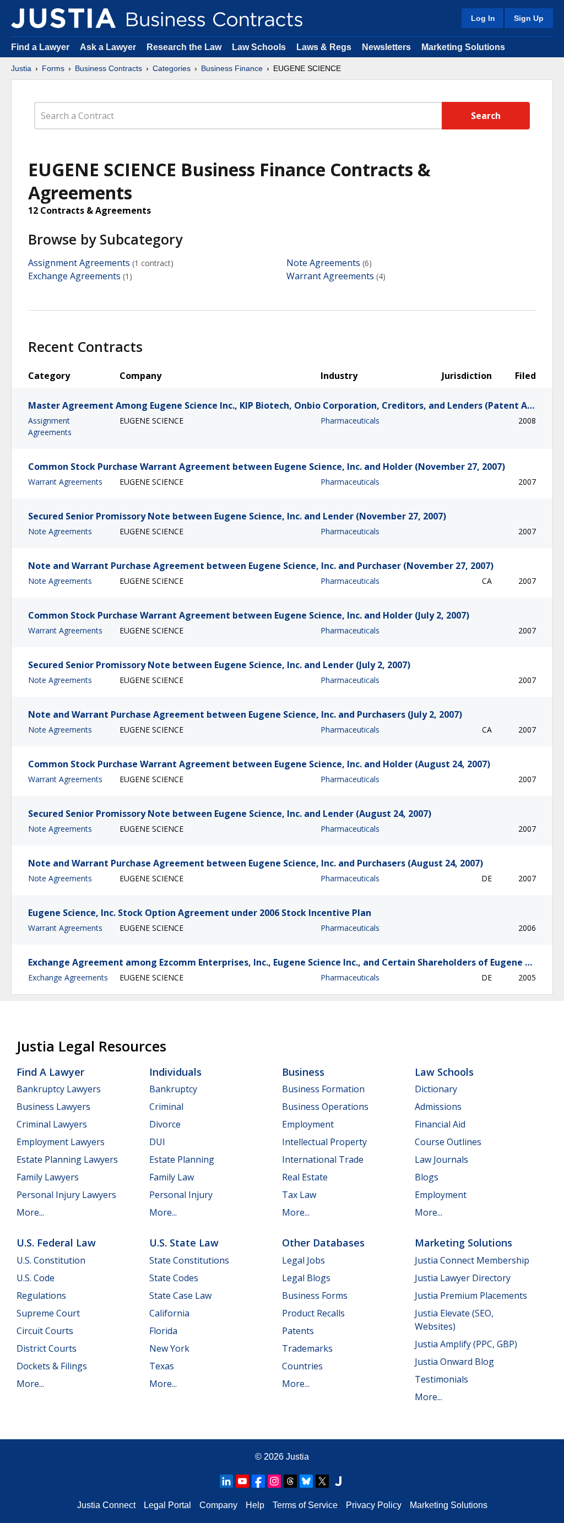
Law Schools (259, 47)
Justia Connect (106, 1505)
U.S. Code (36, 1278)
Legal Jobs (303, 1260)
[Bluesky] (306, 1481)
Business (303, 1071)
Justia (21, 68)
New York (169, 1348)
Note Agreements (323, 263)
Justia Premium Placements (471, 1295)
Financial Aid (440, 1124)
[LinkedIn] (226, 1481)
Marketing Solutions (463, 47)
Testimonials (441, 1379)
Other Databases (323, 1242)
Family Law (171, 1177)
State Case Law (180, 1295)
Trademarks (307, 1348)
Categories (172, 68)
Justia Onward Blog (454, 1362)
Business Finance (232, 68)
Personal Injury (181, 1195)
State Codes (173, 1278)
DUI (157, 1142)
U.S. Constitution (51, 1260)
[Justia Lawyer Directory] (338, 1481)
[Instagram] (274, 1481)
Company (218, 1505)
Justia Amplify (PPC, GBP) (466, 1344)
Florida (163, 1331)
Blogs (426, 1177)
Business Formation (323, 1089)
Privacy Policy (374, 1505)
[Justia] (63, 18)
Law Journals (441, 1159)
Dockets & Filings (52, 1366)
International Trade (323, 1159)
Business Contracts (108, 68)
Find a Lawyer (40, 47)
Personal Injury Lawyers (66, 1195)
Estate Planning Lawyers (67, 1159)
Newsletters (386, 47)
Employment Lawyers (61, 1142)
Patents (298, 1331)
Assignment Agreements (79, 263)
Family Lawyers (48, 1177)
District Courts (47, 1348)
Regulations (41, 1295)
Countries (302, 1366)
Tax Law (299, 1195)
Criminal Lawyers (52, 1124)
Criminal (166, 1107)
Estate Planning (181, 1159)
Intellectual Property (324, 1142)
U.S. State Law (184, 1242)
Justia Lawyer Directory (463, 1278)
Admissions (438, 1107)
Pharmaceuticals (350, 420)
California (169, 1313)
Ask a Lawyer (109, 47)
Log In (483, 18)
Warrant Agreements (330, 276)
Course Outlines (448, 1142)
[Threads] (290, 1481)
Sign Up (529, 18)
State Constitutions (189, 1260)
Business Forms (315, 1295)
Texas (161, 1366)
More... (30, 1212)
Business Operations (325, 1107)
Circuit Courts (45, 1331)
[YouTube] (242, 1481)
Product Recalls (313, 1313)
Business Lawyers (53, 1107)
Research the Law (184, 47)
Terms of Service (305, 1505)
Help (255, 1505)
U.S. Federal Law (56, 1242)
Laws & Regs (323, 47)
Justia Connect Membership (472, 1260)
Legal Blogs (306, 1278)
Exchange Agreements (74, 276)
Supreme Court (48, 1313)
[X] (322, 1481)
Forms (53, 68)
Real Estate (305, 1177)
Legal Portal (167, 1505)
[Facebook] (258, 1481)
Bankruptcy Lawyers (59, 1089)
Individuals (175, 1071)
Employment (308, 1124)
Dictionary (436, 1089)
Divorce (165, 1124)
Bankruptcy (173, 1089)
